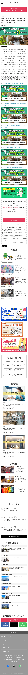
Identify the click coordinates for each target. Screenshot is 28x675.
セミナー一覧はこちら (14, 536)
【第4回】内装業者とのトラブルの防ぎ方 (12, 147)
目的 (4, 644)
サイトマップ (14, 661)
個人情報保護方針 (17, 657)
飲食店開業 (19, 374)
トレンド (8, 374)
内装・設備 (24, 14)
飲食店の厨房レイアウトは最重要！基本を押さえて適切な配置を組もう (20, 294)
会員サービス (6, 647)
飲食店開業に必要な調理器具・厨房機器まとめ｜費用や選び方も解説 (14, 429)
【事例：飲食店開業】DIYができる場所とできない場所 (20, 480)
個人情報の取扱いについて (10, 659)
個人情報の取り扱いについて (13, 211)
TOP (2, 14)
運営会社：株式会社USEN (16, 655)
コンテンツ (5, 640)
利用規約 (7, 655)
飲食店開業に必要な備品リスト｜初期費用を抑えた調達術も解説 (14, 453)
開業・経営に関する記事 (9, 14)
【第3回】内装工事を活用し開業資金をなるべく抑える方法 (13, 126)
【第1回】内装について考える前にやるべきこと (13, 83)
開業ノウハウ (18, 14)
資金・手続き (20, 361)
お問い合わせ (21, 659)
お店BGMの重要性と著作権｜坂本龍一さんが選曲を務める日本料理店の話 (20, 282)
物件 (8, 365)
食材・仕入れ (8, 370)
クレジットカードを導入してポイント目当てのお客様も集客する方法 (20, 257)
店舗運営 (8, 361)
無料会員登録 (14, 220)
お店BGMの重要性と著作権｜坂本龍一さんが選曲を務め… (20, 470)
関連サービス (6, 651)
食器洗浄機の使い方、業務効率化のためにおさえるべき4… (20, 489)
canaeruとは (9, 657)
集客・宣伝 (19, 370)
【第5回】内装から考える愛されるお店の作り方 (14, 167)
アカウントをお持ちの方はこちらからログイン (18, 223)
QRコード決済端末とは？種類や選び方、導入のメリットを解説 (13, 404)
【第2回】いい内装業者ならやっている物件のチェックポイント (13, 104)
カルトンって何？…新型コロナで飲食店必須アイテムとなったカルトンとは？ (20, 270)
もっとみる (23, 495)
